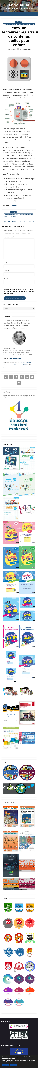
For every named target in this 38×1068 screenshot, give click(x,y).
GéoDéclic (26, 365)
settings (14, 1062)
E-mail (6, 271)
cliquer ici (14, 205)
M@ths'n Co (6, 367)
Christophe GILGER (25, 49)
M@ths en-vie (18, 365)
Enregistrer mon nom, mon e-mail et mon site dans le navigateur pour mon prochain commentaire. (19, 291)
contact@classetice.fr (16, 359)
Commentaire (9, 237)
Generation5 (22, 362)
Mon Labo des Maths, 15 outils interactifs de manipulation (27, 221)
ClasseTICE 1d (19, 5)
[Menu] (2, 14)
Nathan (5, 365)
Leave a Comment (10, 216)
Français (19, 21)
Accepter (5, 1065)
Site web (6, 279)
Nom (6, 263)
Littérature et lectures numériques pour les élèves (19, 24)
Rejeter (13, 1065)
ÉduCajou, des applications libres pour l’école (11, 221)
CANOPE (28, 362)
